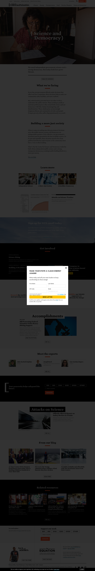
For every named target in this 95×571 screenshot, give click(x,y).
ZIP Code (31, 289)
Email (49, 289)
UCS (57, 300)
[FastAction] (60, 294)
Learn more (56, 569)
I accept (82, 569)
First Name (32, 283)
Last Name (51, 283)
